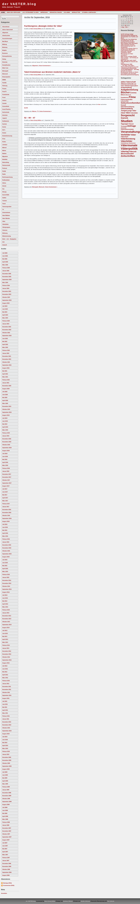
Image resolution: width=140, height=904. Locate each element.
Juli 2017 (4, 489)
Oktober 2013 (6, 621)
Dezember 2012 (6, 651)
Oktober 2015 (6, 551)
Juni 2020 (5, 394)
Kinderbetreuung (7, 135)
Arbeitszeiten (6, 35)
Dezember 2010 (6, 722)
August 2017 (6, 486)
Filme (132, 97)
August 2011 (5, 698)
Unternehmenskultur (127, 129)
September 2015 (6, 553)
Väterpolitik (129, 148)
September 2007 (6, 837)
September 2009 (6, 766)
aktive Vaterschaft (7, 29)
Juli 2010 (4, 736)
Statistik (124, 118)
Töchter (4, 200)
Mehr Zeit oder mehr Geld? (128, 60)
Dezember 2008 (6, 792)
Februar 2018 (6, 468)
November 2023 (6, 294)
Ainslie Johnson (85, 901)
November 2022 (6, 329)
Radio (4, 174)
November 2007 (6, 831)
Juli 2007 (4, 842)
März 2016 (5, 536)
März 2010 (5, 748)
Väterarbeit (124, 137)
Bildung (4, 44)
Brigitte (4, 50)
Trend (4, 203)
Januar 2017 (5, 506)
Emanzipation (6, 76)
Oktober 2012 (6, 657)
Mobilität (4, 159)
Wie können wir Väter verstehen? (127, 54)
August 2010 (6, 733)
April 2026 (5, 261)
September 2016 (6, 518)
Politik (4, 171)
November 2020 (6, 385)
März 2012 (5, 677)
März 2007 (5, 854)
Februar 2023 (6, 320)
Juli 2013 (4, 630)
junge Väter (132, 111)
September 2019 (6, 412)
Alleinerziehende (127, 84)
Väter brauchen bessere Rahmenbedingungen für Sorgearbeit (128, 46)
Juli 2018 (4, 453)
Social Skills (5, 194)
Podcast (4, 168)
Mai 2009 (4, 778)
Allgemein (5, 32)
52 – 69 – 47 (29, 118)
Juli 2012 (4, 666)
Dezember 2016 (6, 509)
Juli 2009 (4, 772)
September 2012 (6, 660)
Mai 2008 (4, 813)
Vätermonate (129, 145)
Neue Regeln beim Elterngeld (129, 43)
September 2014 (6, 589)
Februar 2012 (6, 680)
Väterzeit (132, 151)
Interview (5, 115)
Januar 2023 (5, 323)
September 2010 (6, 730)
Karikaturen (5, 121)
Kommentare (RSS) (8, 885)
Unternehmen (6, 212)
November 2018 (6, 441)
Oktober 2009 (6, 763)
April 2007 (5, 851)
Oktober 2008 (6, 798)
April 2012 (5, 674)
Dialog (4, 59)
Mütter (4, 150)
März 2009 (5, 784)
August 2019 (6, 415)
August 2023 (6, 303)
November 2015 (6, 548)
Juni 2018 (5, 456)
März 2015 (5, 571)
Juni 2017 (5, 492)
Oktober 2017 (6, 480)
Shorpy (4, 191)
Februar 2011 (6, 716)
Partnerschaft (6, 165)
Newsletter (76, 12)
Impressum (44, 12)
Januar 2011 (5, 719)
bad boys (5, 41)
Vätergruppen (6, 227)
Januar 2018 (5, 471)
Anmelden (4, 893)
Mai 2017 (4, 494)
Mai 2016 (4, 530)
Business (5, 53)
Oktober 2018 (6, 444)
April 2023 (5, 315)
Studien (127, 121)
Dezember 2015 (6, 545)
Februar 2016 (6, 539)
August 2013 (6, 627)
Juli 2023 (4, 306)
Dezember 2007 (6, 828)
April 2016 (5, 533)
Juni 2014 (5, 598)
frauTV (4, 91)
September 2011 (6, 695)
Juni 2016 (5, 527)
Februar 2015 (6, 574)
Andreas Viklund (68, 901)
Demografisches (7, 56)
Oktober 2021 (6, 362)
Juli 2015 (4, 559)
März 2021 (5, 377)
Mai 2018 (4, 459)
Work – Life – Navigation (9, 239)
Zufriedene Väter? (126, 52)
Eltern (123, 95)
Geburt (4, 100)
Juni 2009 (5, 775)
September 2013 (6, 624)
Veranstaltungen (56, 12)
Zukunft (4, 245)
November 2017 (6, 477)
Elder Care (5, 68)
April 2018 (5, 462)
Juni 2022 (5, 338)
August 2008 (6, 804)
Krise (3, 138)
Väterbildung (124, 143)
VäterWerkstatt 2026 (126, 64)
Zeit (3, 242)
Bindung (4, 47)
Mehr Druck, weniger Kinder (129, 56)
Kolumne (67, 12)
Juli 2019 (4, 418)
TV (3, 209)
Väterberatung (128, 139)
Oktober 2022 (6, 332)
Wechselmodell (127, 154)
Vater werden (6, 218)
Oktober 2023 (6, 297)
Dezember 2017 (6, 474)
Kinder (4, 132)
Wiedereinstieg (6, 236)
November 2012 (6, 654)
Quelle (26, 107)
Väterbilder (5, 224)
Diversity (4, 62)
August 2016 (6, 521)
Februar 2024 (6, 285)
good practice (6, 109)
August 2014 (6, 592)
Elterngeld (5, 71)
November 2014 (6, 583)
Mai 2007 (4, 848)
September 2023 (6, 300)
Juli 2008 (4, 807)
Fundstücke (5, 94)
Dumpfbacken (6, 65)
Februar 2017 (6, 503)
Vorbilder (125, 134)
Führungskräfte (126, 99)
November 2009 (6, 760)
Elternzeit (5, 73)
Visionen (4, 230)
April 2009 (5, 781)
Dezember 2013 (6, 615)
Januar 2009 (5, 789)
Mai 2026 (4, 259)
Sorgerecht (128, 115)
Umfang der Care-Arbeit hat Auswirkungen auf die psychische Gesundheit (129, 41)
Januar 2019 (5, 435)
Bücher (125, 92)
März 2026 (5, 264)
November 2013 (6, 618)
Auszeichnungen (7, 38)
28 (125, 25)
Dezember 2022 (6, 326)
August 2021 (6, 368)
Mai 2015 (4, 565)
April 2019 (5, 427)
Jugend (4, 118)
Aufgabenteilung (129, 89)
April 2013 (5, 639)
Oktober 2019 (6, 409)
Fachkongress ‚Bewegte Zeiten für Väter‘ (43, 26)
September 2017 (6, 483)
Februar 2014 (6, 609)
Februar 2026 (6, 267)
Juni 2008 (5, 810)
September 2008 (6, 801)
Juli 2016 (4, 524)
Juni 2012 (5, 668)
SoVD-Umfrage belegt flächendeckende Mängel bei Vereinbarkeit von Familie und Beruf (129, 36)
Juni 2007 (5, 845)
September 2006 (6, 872)
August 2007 (6, 840)
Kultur (4, 141)
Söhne (4, 183)
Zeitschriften (128, 156)
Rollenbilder (134, 113)
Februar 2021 (6, 379)
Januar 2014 (5, 612)
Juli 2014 (4, 595)
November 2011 (6, 689)
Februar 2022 (6, 350)
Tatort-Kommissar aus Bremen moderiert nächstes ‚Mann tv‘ (52, 72)
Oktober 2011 (6, 692)
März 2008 (5, 819)
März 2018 (5, 465)
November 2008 (6, 795)
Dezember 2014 (6, 580)
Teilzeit (131, 124)
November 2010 (6, 725)
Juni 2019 (5, 421)
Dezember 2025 (6, 273)
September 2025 (6, 279)
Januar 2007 (5, 860)
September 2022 (6, 335)
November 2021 (6, 359)
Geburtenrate (125, 101)
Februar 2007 (6, 857)
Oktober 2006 (6, 869)
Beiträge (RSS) (7, 883)
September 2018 (6, 447)
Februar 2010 (6, 751)
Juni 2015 (5, 562)
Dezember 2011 (6, 686)
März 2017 (5, 500)
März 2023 (5, 318)
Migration (5, 156)
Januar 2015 (5, 577)
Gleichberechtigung (127, 106)
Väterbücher (132, 143)
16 (129, 22)
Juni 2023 (5, 309)
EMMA (4, 79)
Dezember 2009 (6, 757)
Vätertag (125, 151)
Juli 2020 (4, 391)
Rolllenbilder (6, 180)
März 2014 (5, 607)
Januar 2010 (5, 754)
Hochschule (5, 112)
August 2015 (6, 556)
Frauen (4, 88)
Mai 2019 (4, 424)
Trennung (124, 126)
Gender (4, 103)
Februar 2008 (6, 822)
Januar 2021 (5, 382)
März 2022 (5, 347)
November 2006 (6, 866)
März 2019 (5, 430)
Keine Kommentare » (45, 65)
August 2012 (6, 663)
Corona (133, 93)
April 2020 (5, 400)
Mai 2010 (4, 742)
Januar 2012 (5, 683)
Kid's (3, 130)
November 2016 (6, 512)
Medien (4, 153)
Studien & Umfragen (89, 12)
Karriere (4, 124)
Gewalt (123, 105)
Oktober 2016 (6, 515)
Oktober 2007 (6, 834)
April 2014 (5, 604)
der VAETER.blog (19, 4)
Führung (4, 85)
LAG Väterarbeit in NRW (30, 12)
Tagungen (124, 124)
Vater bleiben (6, 215)
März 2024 (5, 282)
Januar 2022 (5, 353)
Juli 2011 (4, 701)
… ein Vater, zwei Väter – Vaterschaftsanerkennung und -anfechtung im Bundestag (129, 67)
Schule (4, 186)
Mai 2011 (4, 707)
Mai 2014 (4, 601)
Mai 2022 (4, 341)
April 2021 (5, 374)
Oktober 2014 (6, 586)
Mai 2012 (4, 671)
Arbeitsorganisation (131, 86)
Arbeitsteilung (126, 87)
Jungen (124, 111)
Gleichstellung (127, 108)
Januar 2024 (5, 288)
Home (3, 12)
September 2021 (6, 365)
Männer (4, 147)
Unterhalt (123, 128)
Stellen (4, 197)
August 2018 (6, 450)
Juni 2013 (5, 633)
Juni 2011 (5, 704)
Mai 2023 (4, 312)
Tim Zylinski (110, 901)
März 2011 (5, 713)
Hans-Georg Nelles (35, 28)
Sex (3, 189)
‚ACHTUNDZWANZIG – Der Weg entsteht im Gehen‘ (130, 70)
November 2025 (6, 276)
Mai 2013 (4, 636)
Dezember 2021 (6, 356)
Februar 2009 (6, 786)
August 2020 (6, 388)
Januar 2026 (5, 270)
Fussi (3, 97)
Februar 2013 (6, 645)
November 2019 (6, 406)
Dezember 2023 (6, 291)
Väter (3, 221)
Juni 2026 (5, 256)
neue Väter (125, 113)
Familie (4, 82)
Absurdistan (5, 26)
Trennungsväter (6, 206)
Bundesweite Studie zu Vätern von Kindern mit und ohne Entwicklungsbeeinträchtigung (130, 73)
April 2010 (5, 745)
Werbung (5, 233)
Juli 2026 (4, 253)
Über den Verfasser (13, 12)
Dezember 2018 (6, 438)
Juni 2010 (5, 739)
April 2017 (5, 497)
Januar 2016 (5, 542)
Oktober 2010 (6, 727)
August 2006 (6, 875)
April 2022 (5, 344)
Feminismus (125, 97)
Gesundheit (5, 106)
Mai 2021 (4, 371)
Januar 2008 (5, 825)
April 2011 (5, 710)
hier (99, 104)
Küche (4, 127)
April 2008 (5, 816)
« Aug (122, 27)
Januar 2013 (5, 648)
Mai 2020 (4, 397)
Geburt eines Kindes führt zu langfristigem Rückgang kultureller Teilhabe (129, 50)
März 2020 (5, 403)
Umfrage (131, 126)
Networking (5, 162)
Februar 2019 (6, 433)
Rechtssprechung (7, 177)
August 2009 (6, 769)
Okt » (126, 27)
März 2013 (5, 642)
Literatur (4, 144)
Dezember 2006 (6, 863)
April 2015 (5, 568)
